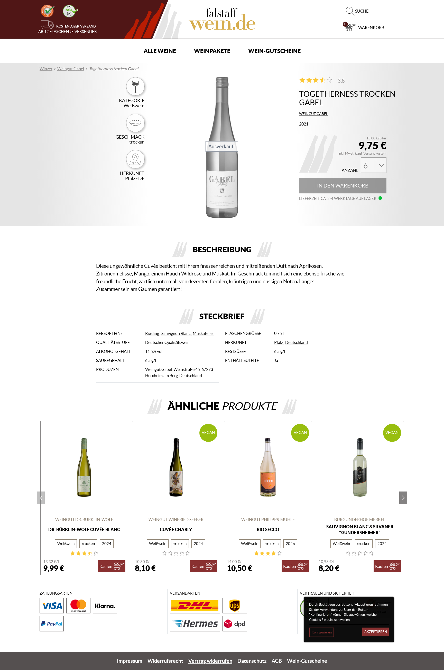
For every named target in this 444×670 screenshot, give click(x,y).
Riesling (152, 333)
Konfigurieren (322, 632)
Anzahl (350, 170)
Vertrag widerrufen (210, 661)
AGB (277, 661)
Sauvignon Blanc (176, 333)
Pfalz (279, 342)
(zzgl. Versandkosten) (370, 153)
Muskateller (203, 333)
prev (41, 498)
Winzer (46, 68)
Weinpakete (212, 51)
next (403, 498)
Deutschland (296, 342)
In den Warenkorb (342, 186)
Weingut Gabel (70, 68)
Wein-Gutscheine (274, 51)
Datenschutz (251, 661)
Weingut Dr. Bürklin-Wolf (84, 519)
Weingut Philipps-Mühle (268, 519)
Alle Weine (160, 51)
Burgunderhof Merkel (359, 519)
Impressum (129, 661)
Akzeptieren (375, 632)
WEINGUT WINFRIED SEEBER (176, 519)
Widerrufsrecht (165, 661)
